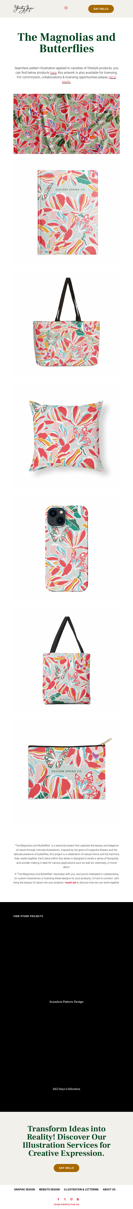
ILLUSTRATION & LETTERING (81, 1189)
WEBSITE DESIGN (49, 1189)
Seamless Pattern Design (66, 1002)
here (53, 73)
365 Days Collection (66, 1089)
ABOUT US (109, 1189)
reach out (70, 882)
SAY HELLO (101, 8)
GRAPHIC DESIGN (24, 1189)
